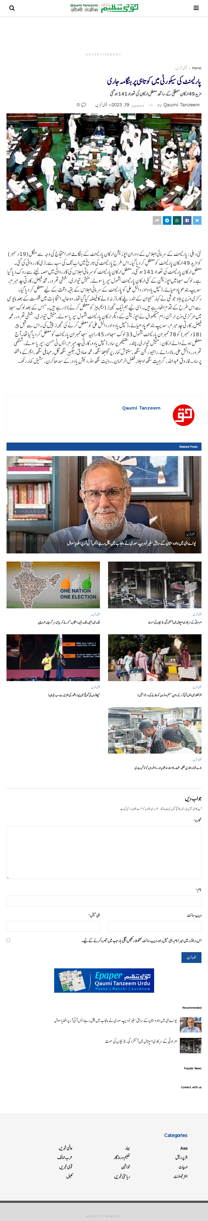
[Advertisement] (104, 32)
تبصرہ (197, 820)
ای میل (94, 915)
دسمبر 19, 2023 (128, 104)
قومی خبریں (181, 68)
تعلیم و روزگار (122, 1157)
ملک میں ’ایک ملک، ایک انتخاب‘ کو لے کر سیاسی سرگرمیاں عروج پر (69, 622)
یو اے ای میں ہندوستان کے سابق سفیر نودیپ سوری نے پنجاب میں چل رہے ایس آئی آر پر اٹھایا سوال (131, 543)
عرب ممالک (65, 1157)
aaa (183, 1148)
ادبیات (182, 1167)
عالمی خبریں (66, 1148)
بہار (127, 1148)
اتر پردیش (181, 1157)
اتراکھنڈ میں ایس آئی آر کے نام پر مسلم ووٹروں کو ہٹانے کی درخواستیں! (169, 695)
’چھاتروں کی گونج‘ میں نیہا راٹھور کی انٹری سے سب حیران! (74, 695)
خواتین (125, 1167)
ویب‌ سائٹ (194, 915)
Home (197, 68)
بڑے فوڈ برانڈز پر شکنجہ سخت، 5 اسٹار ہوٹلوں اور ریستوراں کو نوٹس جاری (168, 767)
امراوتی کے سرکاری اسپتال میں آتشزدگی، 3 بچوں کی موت (175, 622)
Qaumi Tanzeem (182, 104)
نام (199, 889)
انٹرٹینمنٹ (180, 1176)
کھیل (69, 1176)
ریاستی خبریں (122, 1176)
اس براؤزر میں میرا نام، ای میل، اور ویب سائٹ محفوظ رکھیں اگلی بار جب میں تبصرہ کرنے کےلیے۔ (141, 940)
